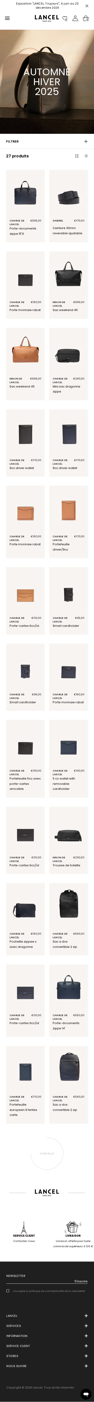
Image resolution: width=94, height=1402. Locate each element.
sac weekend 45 (65, 310)
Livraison (73, 1236)
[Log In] (75, 18)
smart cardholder (66, 626)
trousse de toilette (66, 865)
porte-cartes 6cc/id (24, 626)
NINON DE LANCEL (59, 304)
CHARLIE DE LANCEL (17, 222)
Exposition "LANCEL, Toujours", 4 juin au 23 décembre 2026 (47, 6)
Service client (24, 1236)
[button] (47, 141)
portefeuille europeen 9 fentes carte (23, 1109)
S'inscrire (81, 1281)
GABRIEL (58, 220)
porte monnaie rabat (25, 310)
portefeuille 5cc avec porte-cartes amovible (25, 783)
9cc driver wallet (22, 468)
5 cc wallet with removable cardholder (64, 783)
